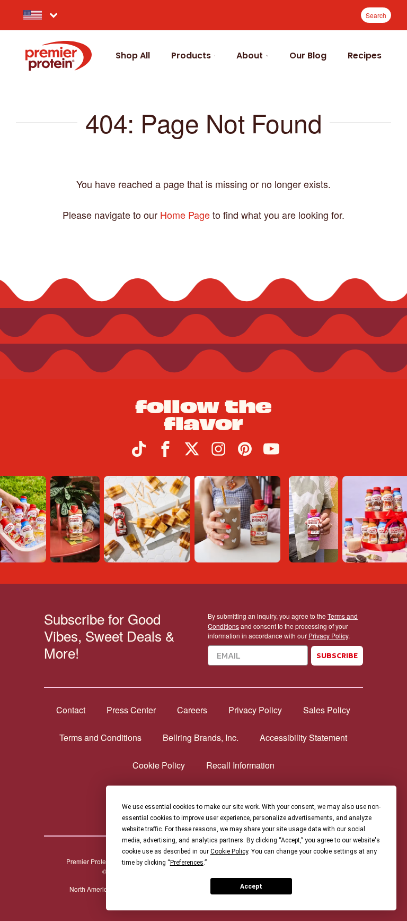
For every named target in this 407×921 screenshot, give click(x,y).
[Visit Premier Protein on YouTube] (271, 453)
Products (191, 55)
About (249, 55)
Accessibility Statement (303, 737)
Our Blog (307, 55)
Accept (251, 886)
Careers (192, 710)
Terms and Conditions (100, 737)
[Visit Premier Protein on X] (192, 453)
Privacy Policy (328, 635)
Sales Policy (326, 710)
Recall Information (240, 765)
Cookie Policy (158, 765)
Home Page (185, 214)
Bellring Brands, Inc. (200, 737)
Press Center (131, 710)
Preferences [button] (187, 862)
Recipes (365, 55)
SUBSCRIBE (337, 655)
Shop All (133, 55)
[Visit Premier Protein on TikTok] (139, 453)
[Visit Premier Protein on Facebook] (165, 453)
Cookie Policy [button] (229, 851)
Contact (70, 710)
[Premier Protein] (58, 56)
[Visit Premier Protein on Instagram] (218, 453)
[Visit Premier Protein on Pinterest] (245, 453)
